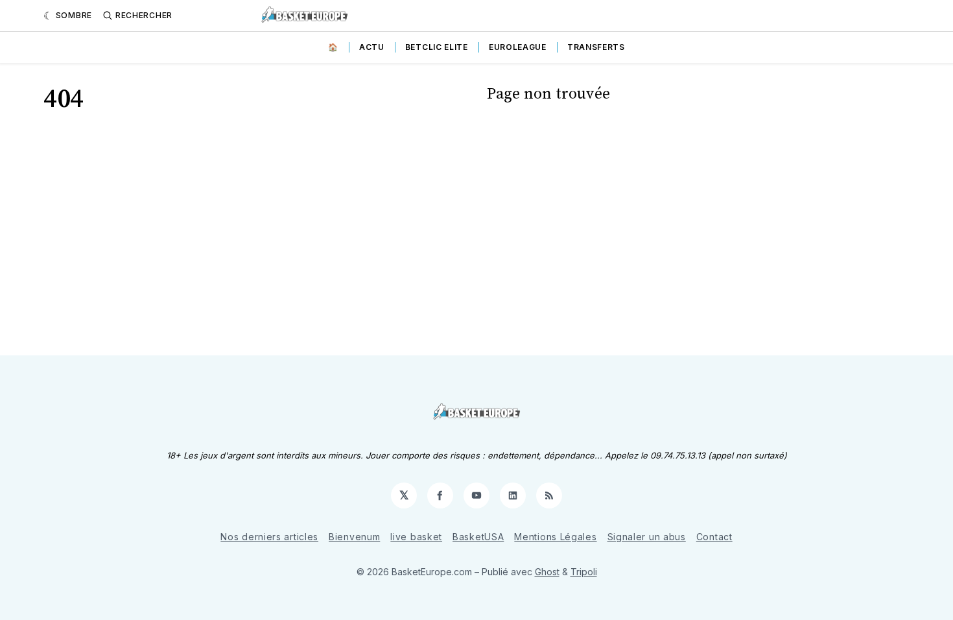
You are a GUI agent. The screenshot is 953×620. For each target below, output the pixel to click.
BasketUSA (478, 536)
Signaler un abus (646, 536)
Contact (714, 536)
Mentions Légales (555, 536)
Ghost (547, 571)
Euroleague (518, 47)
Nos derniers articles (269, 536)
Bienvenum (354, 536)
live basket (416, 536)
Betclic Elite (436, 47)
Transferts (596, 47)
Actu (371, 47)
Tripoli (584, 571)
